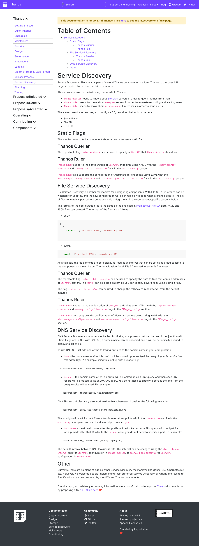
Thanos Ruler (83, 48)
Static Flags (77, 41)
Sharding (19, 87)
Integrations (21, 61)
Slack (90, 515)
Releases (142, 4)
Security (19, 46)
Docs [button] (153, 4)
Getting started (23, 25)
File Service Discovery (83, 52)
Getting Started (58, 515)
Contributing (56, 534)
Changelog (20, 35)
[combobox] (84, 4)
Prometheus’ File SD (148, 205)
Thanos (15, 4)
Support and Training (122, 4)
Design (18, 51)
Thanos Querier (85, 45)
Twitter (190, 4)
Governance (21, 56)
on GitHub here (89, 490)
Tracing (18, 92)
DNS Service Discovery (83, 63)
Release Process (24, 76)
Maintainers (21, 41)
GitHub (176, 4)
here (123, 20)
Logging (19, 66)
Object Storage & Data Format (32, 71)
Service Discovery (25, 82)
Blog (163, 4)
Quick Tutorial (22, 30)
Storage (53, 523)
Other (73, 67)
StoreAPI (113, 98)
